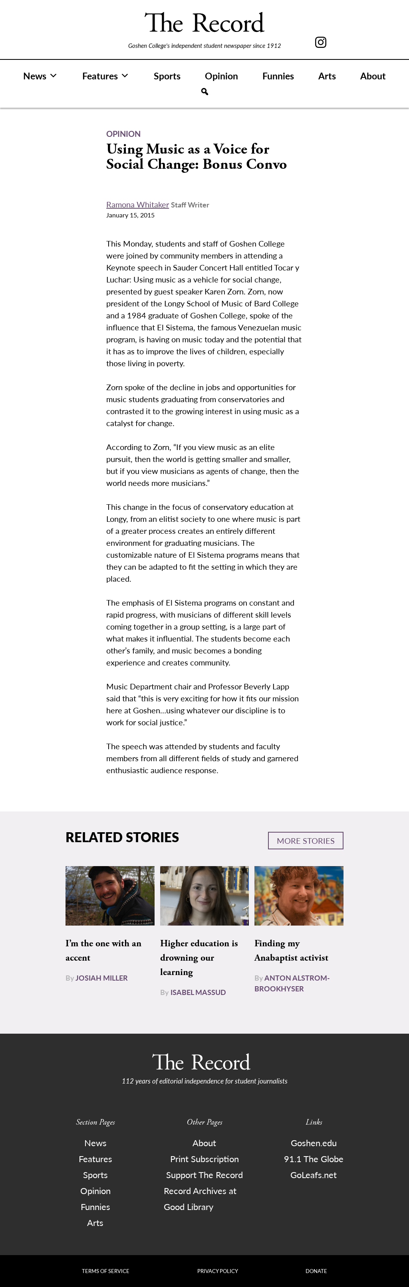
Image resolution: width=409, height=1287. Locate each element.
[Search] (204, 92)
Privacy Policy (217, 1271)
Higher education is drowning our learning (199, 958)
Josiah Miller (101, 978)
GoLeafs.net (313, 1174)
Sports (167, 75)
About (373, 75)
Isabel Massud (198, 992)
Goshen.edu (314, 1142)
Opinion (221, 75)
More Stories (306, 840)
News (34, 75)
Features (100, 75)
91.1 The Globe (313, 1158)
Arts (327, 75)
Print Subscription (204, 1158)
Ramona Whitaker (137, 204)
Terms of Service (105, 1271)
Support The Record (204, 1174)
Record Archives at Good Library (200, 1198)
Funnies (278, 75)
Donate (316, 1271)
